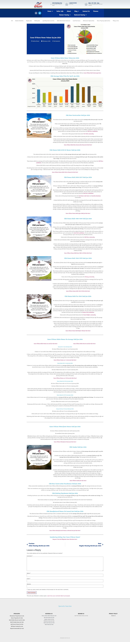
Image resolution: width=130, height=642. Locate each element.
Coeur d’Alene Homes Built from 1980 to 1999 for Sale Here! (78, 253)
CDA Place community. (89, 237)
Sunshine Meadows (96, 196)
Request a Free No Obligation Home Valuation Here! (65, 539)
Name (29, 573)
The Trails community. (89, 133)
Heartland (81, 196)
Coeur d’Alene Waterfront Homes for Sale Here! (65, 442)
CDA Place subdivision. (92, 131)
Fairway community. (89, 276)
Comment (30, 556)
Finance (95, 11)
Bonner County (64, 15)
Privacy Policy (113, 613)
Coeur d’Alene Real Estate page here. (92, 73)
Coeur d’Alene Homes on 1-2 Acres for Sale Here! (65, 360)
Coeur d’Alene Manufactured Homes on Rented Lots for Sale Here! (64, 530)
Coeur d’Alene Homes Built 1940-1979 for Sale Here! (78, 291)
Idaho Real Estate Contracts (63, 20)
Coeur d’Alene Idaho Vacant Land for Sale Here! (84, 343)
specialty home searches (48, 20)
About (69, 11)
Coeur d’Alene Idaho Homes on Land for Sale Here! (45, 343)
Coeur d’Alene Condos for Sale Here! (78, 480)
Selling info (37, 20)
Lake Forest (86, 196)
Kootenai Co (48, 613)
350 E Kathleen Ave (57, 3)
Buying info (29, 20)
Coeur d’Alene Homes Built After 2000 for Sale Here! (78, 213)
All (12, 20)
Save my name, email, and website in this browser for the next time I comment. (48, 589)
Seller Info (60, 11)
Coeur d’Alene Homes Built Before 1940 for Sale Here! (78, 330)
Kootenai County (79, 15)
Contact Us (86, 11)
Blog (75, 11)
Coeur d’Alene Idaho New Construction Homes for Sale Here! (78, 144)
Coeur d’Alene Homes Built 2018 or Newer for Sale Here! (65, 172)
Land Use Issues (76, 20)
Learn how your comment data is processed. (58, 595)
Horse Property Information (103, 20)
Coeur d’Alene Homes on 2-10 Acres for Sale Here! (65, 378)
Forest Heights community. (89, 314)
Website (29, 584)
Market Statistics (19, 20)
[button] (36, 13)
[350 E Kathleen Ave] (51, 4)
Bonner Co (81, 613)
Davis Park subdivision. (79, 233)
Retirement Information (88, 20)
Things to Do (116, 20)
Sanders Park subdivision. (88, 312)
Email (28, 578)
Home (49, 11)
